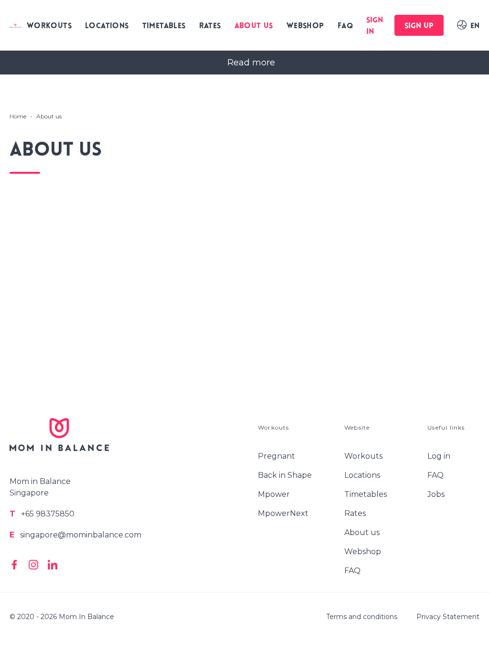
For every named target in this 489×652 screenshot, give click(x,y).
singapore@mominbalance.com (75, 534)
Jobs (436, 494)
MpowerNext (283, 513)
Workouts (49, 26)
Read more (251, 62)
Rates (210, 26)
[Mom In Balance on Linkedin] (52, 564)
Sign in (374, 26)
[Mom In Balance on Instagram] (33, 564)
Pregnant (276, 456)
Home (18, 116)
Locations (107, 26)
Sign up (419, 26)
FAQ (345, 26)
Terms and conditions (361, 616)
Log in (438, 456)
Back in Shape (285, 475)
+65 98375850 (42, 513)
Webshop (305, 26)
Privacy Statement (447, 616)
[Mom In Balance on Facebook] (14, 564)
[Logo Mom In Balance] (15, 25)
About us (253, 26)
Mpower (274, 494)
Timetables (164, 26)
